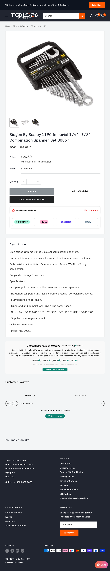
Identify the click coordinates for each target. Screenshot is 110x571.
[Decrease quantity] (23, 181)
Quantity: (14, 181)
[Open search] (8, 403)
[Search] (82, 16)
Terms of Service (68, 481)
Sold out (32, 191)
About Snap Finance (15, 525)
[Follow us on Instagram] (17, 551)
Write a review (55, 416)
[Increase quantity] (38, 181)
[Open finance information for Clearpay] (22, 222)
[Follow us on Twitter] (12, 551)
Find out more (91, 210)
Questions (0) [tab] (80, 395)
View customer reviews (55, 369)
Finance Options (13, 512)
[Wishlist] (96, 15)
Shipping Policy (67, 468)
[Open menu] (6, 16)
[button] (101, 565)
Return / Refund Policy (71, 472)
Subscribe (69, 532)
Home (7, 26)
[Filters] (15, 403)
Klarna (8, 517)
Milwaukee (65, 494)
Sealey (13, 147)
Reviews (64, 485)
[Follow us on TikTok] (22, 551)
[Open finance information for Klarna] (44, 222)
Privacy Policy (67, 476)
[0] (102, 15)
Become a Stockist (69, 489)
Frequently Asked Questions (74, 498)
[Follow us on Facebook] (7, 551)
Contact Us (65, 463)
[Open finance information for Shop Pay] (66, 222)
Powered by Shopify (14, 562)
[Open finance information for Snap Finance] (88, 222)
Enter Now (96, 5)
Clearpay (10, 521)
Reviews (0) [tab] (30, 395)
